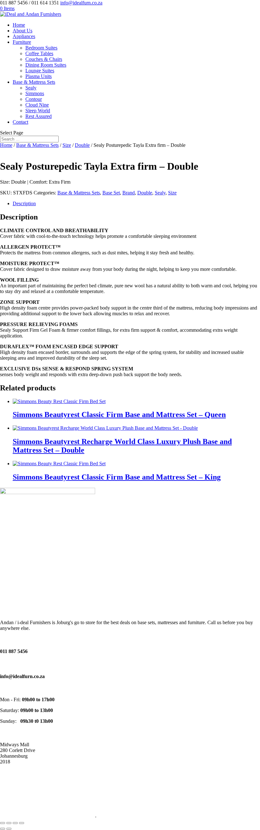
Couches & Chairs (43, 59)
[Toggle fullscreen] (8, 823)
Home (19, 25)
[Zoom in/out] (2, 823)
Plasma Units (38, 76)
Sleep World (37, 110)
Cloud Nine (37, 105)
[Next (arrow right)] (8, 829)
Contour (33, 99)
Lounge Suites (39, 70)
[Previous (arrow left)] (2, 829)
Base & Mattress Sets (34, 82)
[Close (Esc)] (21, 823)
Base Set (111, 192)
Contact (20, 122)
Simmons (34, 93)
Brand (128, 192)
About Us (22, 30)
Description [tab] (24, 203)
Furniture (22, 42)
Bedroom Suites (41, 47)
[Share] (15, 823)
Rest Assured (38, 116)
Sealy (30, 87)
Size (66, 145)
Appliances (24, 36)
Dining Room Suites (45, 65)
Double (82, 145)
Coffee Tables (39, 53)
